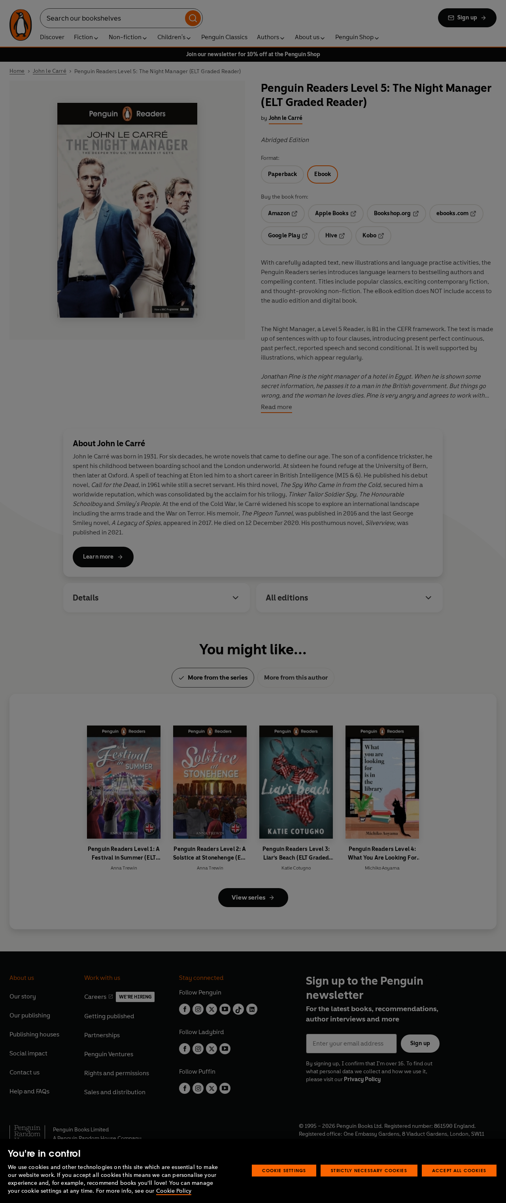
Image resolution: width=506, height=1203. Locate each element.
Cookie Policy (173, 1191)
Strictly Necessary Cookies (369, 1170)
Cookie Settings (284, 1170)
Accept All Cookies (459, 1170)
